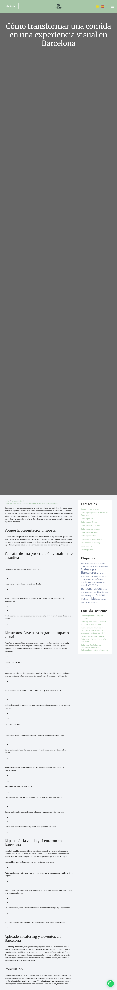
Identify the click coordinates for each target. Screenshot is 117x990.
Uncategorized (87, 550)
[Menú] (112, 6)
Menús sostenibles (93, 596)
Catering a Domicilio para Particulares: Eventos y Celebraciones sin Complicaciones (94, 647)
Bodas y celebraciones (90, 509)
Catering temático (86, 579)
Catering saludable (88, 536)
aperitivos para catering (88, 563)
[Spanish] (102, 6)
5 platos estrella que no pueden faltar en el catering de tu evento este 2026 (93, 638)
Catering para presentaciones (97, 576)
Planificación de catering (90, 543)
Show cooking (86, 546)
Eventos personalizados (91, 586)
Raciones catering (92, 602)
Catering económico (89, 522)
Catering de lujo (87, 518)
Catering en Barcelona (89, 570)
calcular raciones (100, 563)
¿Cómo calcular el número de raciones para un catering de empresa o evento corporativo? (93, 630)
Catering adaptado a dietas (88, 566)
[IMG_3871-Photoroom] (58, 6)
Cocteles (94, 579)
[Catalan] (97, 6)
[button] (110, 983)
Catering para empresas (90, 529)
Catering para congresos (90, 525)
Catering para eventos (89, 532)
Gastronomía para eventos (91, 539)
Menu (93, 595)
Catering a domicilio (102, 566)
